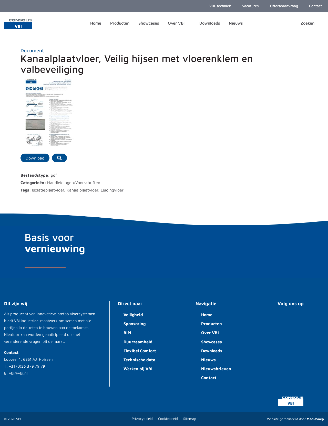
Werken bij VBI (138, 368)
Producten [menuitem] (119, 23)
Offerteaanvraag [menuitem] (283, 6)
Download (35, 158)
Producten (211, 323)
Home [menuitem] (95, 23)
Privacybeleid (142, 419)
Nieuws (208, 359)
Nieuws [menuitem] (236, 23)
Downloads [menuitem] (209, 23)
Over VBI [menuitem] (177, 23)
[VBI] (18, 23)
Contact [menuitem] (315, 6)
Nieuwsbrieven (216, 368)
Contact (209, 377)
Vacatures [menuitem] (250, 6)
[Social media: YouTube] (284, 318)
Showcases (211, 341)
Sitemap (189, 419)
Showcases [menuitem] (148, 23)
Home (206, 314)
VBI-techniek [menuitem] (219, 6)
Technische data (139, 359)
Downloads (211, 350)
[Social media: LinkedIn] (300, 318)
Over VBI (210, 332)
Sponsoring (135, 323)
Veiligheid (133, 314)
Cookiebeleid (168, 419)
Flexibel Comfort (140, 350)
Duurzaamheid (138, 341)
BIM (127, 332)
